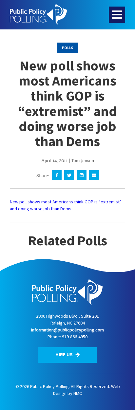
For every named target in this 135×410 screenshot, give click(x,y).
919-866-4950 (74, 337)
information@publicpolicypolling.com (67, 330)
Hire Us (64, 354)
